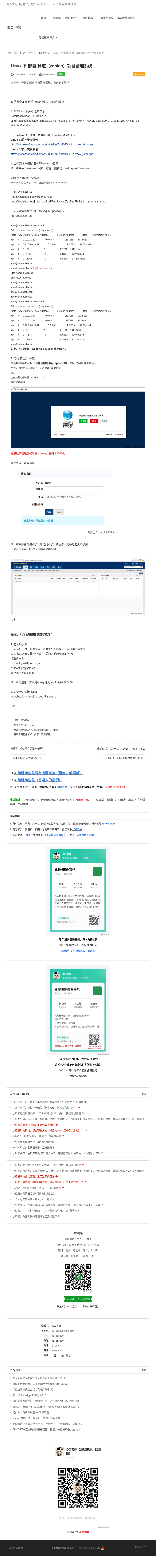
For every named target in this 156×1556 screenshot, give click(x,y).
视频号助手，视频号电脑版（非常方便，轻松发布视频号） (45, 1107)
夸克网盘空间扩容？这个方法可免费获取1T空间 (39, 1378)
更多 (143, 1094)
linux (47, 729)
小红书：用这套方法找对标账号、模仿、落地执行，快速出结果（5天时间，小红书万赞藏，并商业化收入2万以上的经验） (79, 1119)
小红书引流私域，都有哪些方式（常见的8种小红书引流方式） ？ (48, 1130)
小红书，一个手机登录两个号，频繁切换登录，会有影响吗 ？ (46, 1210)
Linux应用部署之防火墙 (41, 549)
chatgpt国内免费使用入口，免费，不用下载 (36, 1418)
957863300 (58, 1335)
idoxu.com (57, 1350)
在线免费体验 (47, 37)
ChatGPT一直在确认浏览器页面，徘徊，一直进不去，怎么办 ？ (48, 1429)
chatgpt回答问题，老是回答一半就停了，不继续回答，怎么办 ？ (48, 1423)
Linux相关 (44, 52)
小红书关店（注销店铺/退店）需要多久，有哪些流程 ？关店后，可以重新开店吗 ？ (58, 1153)
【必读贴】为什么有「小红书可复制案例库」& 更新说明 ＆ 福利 (48, 1102)
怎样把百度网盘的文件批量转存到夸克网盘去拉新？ (41, 1383)
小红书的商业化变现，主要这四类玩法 (34, 1124)
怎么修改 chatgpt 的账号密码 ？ (30, 1395)
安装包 (34, 139)
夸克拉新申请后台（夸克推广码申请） (34, 1389)
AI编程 (57, 18)
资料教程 (88, 18)
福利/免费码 (106, 18)
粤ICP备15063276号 (89, 1548)
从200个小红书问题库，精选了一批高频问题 (37, 1136)
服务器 (29, 111)
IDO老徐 (14, 27)
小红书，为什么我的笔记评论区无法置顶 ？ (36, 1216)
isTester (56, 1345)
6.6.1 (141, 1547)
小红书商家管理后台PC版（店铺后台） (34, 1141)
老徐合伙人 (65, 799)
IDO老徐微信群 (126, 18)
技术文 (32, 52)
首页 (43, 18)
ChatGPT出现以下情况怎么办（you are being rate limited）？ (46, 1406)
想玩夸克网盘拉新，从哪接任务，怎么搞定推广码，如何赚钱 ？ (48, 1401)
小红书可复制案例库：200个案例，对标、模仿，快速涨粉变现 (47, 1113)
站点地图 (17, 1548)
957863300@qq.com (63, 1330)
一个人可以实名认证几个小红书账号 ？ (34, 1147)
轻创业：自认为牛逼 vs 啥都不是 (31, 1412)
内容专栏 (71, 18)
